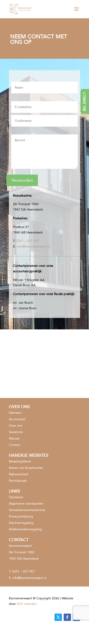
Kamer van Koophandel (26, 468)
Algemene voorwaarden (26, 503)
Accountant (17, 419)
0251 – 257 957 (27, 241)
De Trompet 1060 (21, 552)
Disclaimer (16, 497)
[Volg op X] (58, 617)
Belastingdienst (20, 461)
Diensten (15, 413)
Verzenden (22, 180)
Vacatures (16, 432)
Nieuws (14, 438)
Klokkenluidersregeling (25, 529)
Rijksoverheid (18, 474)
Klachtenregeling (21, 523)
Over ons (15, 425)
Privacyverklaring (21, 516)
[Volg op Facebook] (67, 617)
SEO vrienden (27, 604)
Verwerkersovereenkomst (27, 510)
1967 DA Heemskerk (24, 558)
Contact (14, 445)
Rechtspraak (18, 480)
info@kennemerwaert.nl (33, 246)
